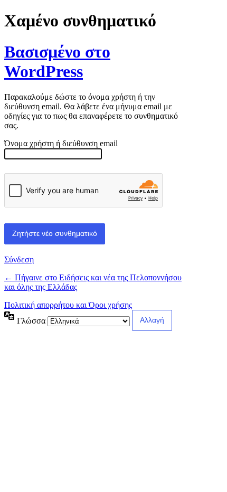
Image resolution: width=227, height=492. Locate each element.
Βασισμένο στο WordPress (57, 61)
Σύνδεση (19, 259)
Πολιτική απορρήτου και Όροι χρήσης (68, 304)
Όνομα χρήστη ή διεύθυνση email (61, 143)
